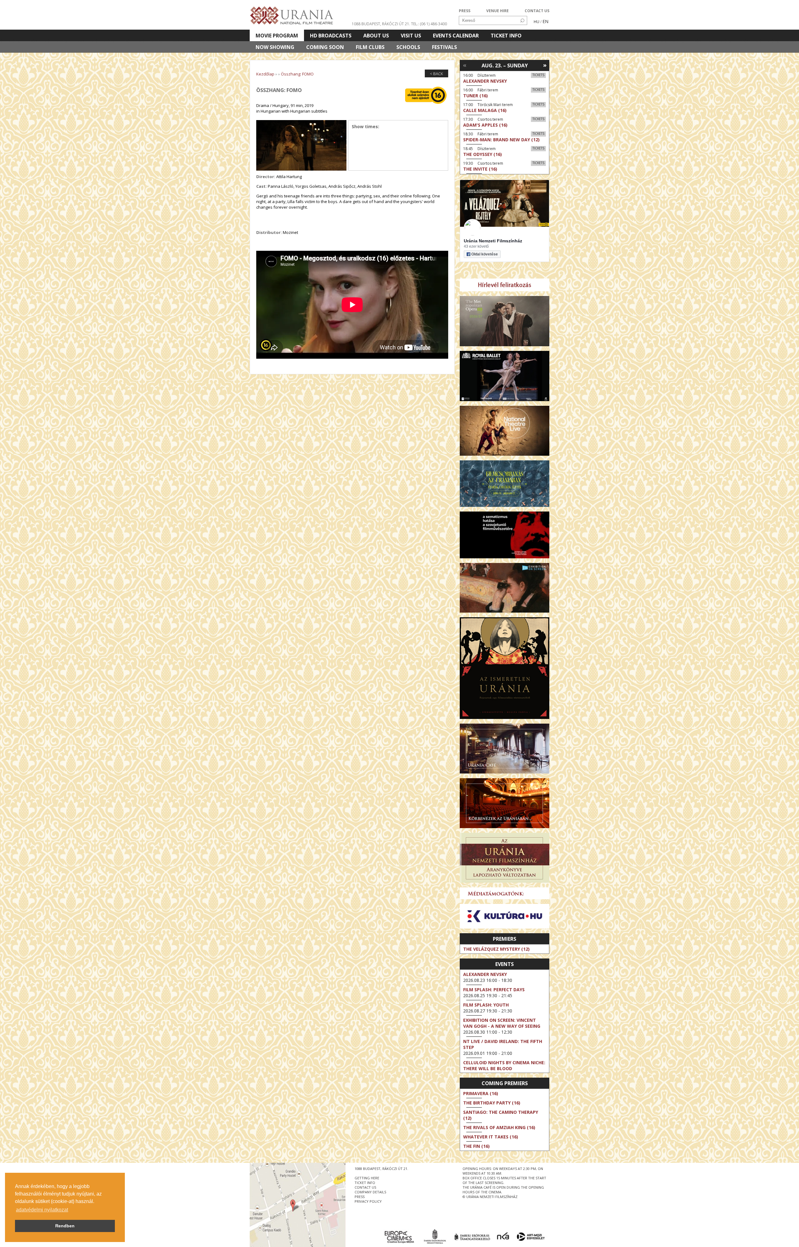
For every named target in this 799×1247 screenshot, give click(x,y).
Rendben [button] (65, 1225)
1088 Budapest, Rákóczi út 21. (381, 24)
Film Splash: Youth (486, 1005)
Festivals (444, 47)
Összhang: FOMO (297, 74)
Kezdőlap (265, 74)
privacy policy (368, 1201)
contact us (365, 1187)
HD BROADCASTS (330, 35)
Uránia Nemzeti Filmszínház (493, 240)
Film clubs (370, 47)
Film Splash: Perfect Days (494, 989)
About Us (376, 35)
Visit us (411, 35)
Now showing (275, 47)
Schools (408, 47)
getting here (367, 1178)
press (360, 1196)
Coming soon (325, 47)
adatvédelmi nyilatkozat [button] (42, 1209)
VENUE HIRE (497, 10)
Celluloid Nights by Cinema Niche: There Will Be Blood (504, 1065)
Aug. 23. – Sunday (505, 65)
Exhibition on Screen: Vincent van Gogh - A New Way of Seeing (501, 1023)
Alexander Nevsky (485, 974)
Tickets (538, 75)
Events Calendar (456, 35)
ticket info (365, 1182)
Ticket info (506, 35)
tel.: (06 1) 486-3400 (429, 24)
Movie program (277, 35)
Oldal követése (484, 254)
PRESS (464, 10)
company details (370, 1192)
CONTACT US (537, 10)
